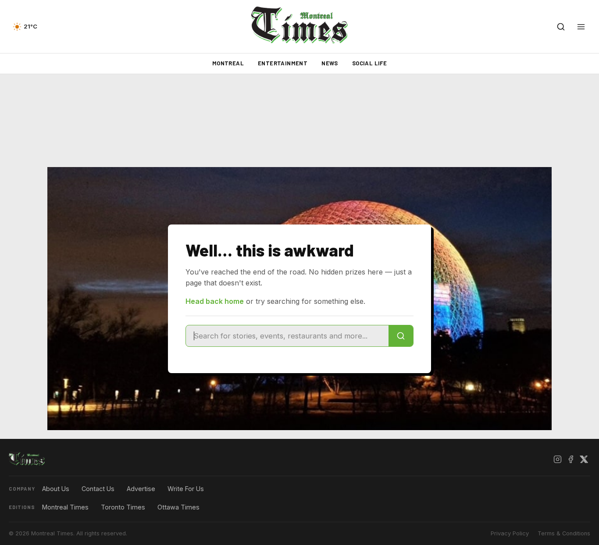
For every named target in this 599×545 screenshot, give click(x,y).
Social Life (369, 63)
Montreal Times (65, 507)
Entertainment (282, 63)
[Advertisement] (299, 120)
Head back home (214, 301)
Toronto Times (123, 507)
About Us (55, 488)
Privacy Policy (510, 533)
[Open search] (561, 27)
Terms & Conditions (564, 533)
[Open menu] (581, 27)
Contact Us (98, 488)
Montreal (228, 63)
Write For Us (186, 488)
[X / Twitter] (583, 459)
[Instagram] (557, 459)
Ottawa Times (178, 507)
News (329, 63)
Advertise (141, 488)
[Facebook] (570, 459)
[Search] (401, 335)
